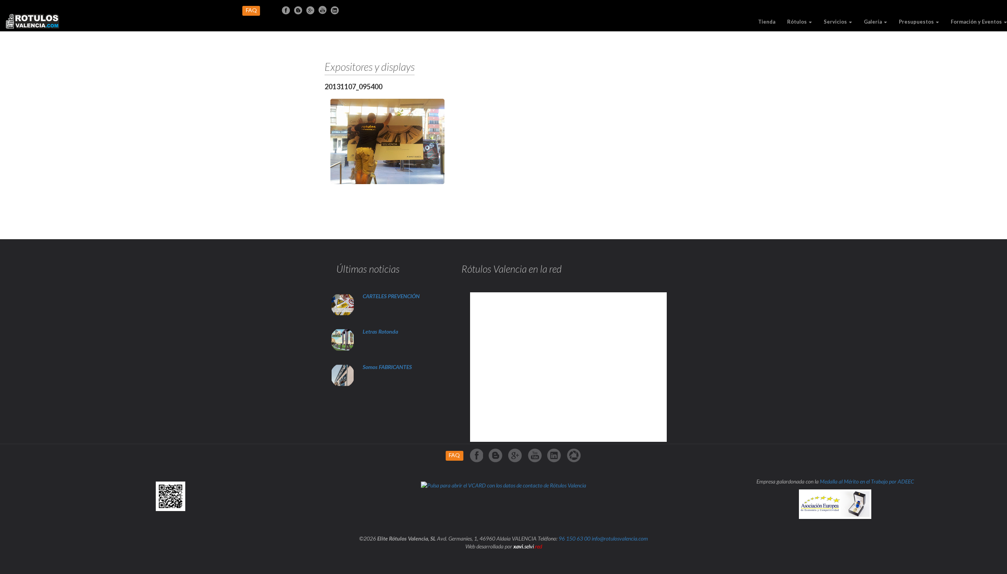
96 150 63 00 (574, 538)
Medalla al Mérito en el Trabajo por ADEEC (867, 481)
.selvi (527, 546)
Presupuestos (917, 21)
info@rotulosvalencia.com (620, 538)
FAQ (251, 10)
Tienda (766, 21)
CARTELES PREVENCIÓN (391, 296)
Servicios (836, 21)
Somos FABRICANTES (387, 367)
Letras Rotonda (381, 331)
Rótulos (797, 21)
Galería (873, 21)
